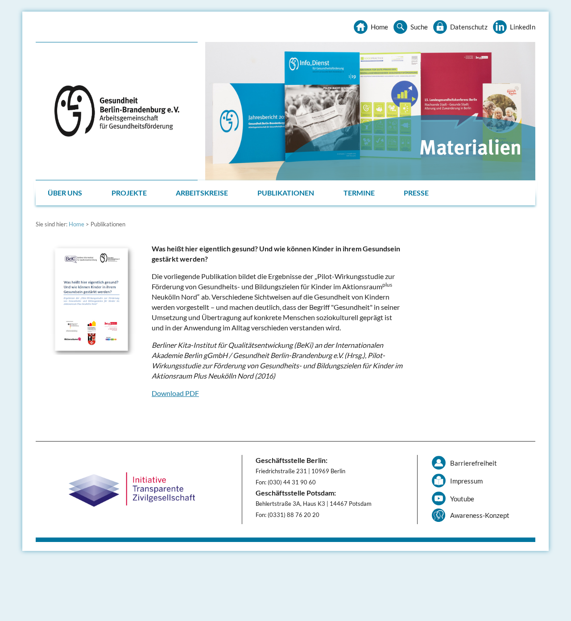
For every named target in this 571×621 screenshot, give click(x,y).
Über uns (65, 192)
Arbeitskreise (202, 192)
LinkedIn (522, 27)
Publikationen (285, 192)
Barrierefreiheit (473, 463)
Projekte (129, 192)
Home (379, 27)
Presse (416, 192)
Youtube (462, 499)
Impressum (466, 481)
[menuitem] (65, 192)
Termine (359, 192)
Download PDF (175, 393)
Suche (419, 27)
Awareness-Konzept (479, 515)
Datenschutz (469, 27)
